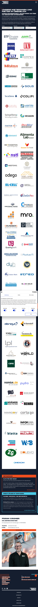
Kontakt (5, 584)
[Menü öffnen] (36, 2)
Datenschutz (18, 595)
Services (5, 578)
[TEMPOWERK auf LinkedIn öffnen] (5, 588)
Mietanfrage (19, 530)
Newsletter (18, 600)
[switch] (14, 310)
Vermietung (6, 577)
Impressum (19, 592)
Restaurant (6, 579)
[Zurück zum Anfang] (36, 575)
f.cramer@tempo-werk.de (13, 527)
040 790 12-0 (25, 577)
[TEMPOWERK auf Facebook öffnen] (7, 588)
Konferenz (5, 582)
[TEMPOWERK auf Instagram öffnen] (2, 588)
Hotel (4, 581)
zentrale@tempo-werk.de (28, 579)
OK (31, 314)
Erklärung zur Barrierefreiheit (18, 605)
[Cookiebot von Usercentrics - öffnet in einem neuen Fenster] (33, 292)
